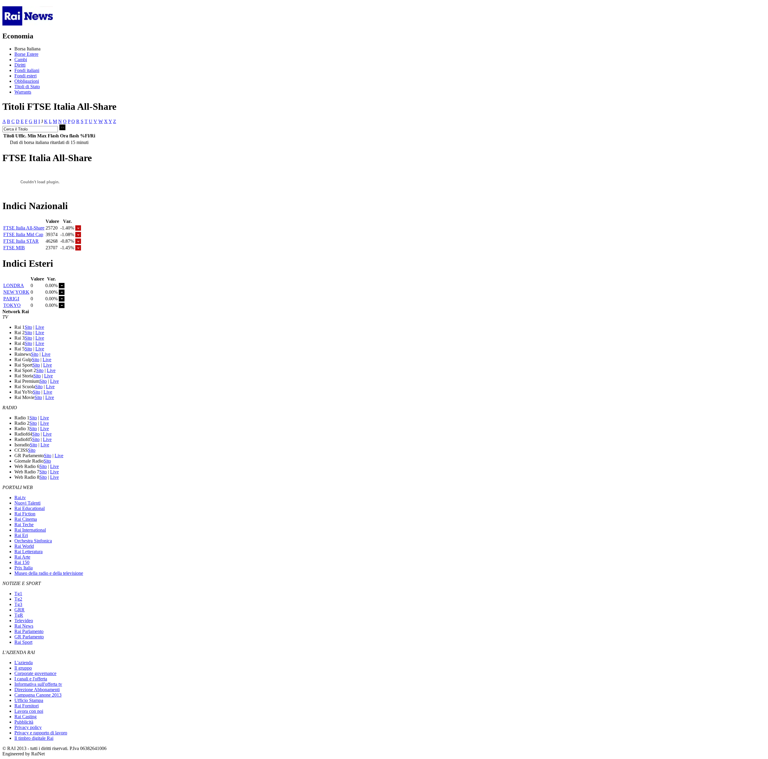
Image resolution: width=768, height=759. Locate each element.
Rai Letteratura (28, 551)
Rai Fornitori (26, 705)
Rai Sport (23, 642)
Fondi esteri (25, 75)
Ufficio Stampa (28, 700)
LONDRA (13, 285)
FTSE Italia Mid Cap (23, 234)
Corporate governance (35, 673)
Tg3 (18, 604)
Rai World (24, 546)
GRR (19, 609)
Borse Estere (26, 54)
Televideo (23, 620)
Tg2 (18, 599)
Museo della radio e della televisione (48, 573)
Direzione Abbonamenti (37, 689)
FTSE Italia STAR (21, 241)
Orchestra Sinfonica (33, 540)
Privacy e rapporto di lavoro (40, 732)
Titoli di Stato (27, 86)
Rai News (23, 625)
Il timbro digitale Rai (33, 738)
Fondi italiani (26, 70)
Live (39, 327)
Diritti (20, 65)
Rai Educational (29, 508)
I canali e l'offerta (30, 678)
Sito (28, 327)
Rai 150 (21, 562)
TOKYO (12, 305)
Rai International (30, 529)
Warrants (22, 91)
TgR (18, 615)
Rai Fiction (24, 513)
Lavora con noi (28, 711)
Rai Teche (24, 524)
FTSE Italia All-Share (23, 227)
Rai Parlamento (29, 631)
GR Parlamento (29, 636)
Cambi (20, 59)
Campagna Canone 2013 (38, 695)
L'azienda (23, 662)
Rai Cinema (25, 519)
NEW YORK (16, 292)
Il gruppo (23, 667)
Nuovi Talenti (27, 503)
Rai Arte (22, 557)
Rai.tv (20, 497)
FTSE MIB (14, 247)
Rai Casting (25, 716)
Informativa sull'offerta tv (38, 684)
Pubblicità (23, 721)
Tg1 (18, 593)
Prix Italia (23, 567)
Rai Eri (21, 535)
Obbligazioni (26, 81)
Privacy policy (28, 727)
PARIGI (11, 298)
